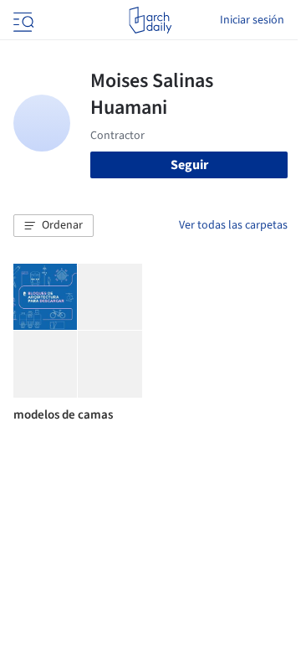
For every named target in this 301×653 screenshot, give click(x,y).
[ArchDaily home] (150, 20)
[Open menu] (21, 20)
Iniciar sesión (252, 20)
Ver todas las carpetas (233, 225)
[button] (53, 226)
